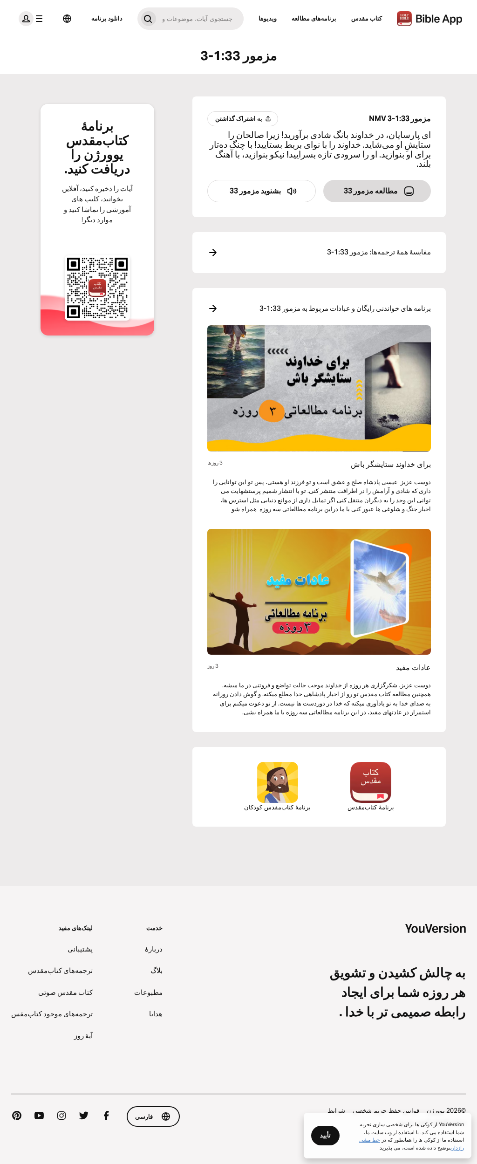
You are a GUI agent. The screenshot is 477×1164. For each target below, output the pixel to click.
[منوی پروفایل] (32, 18)
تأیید (325, 1135)
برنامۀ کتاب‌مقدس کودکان (277, 807)
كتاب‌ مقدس (366, 18)
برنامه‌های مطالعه (314, 18)
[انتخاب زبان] (67, 18)
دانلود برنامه (107, 18)
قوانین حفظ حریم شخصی (386, 1110)
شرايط (336, 1110)
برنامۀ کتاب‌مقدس (371, 807)
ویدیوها (268, 18)
